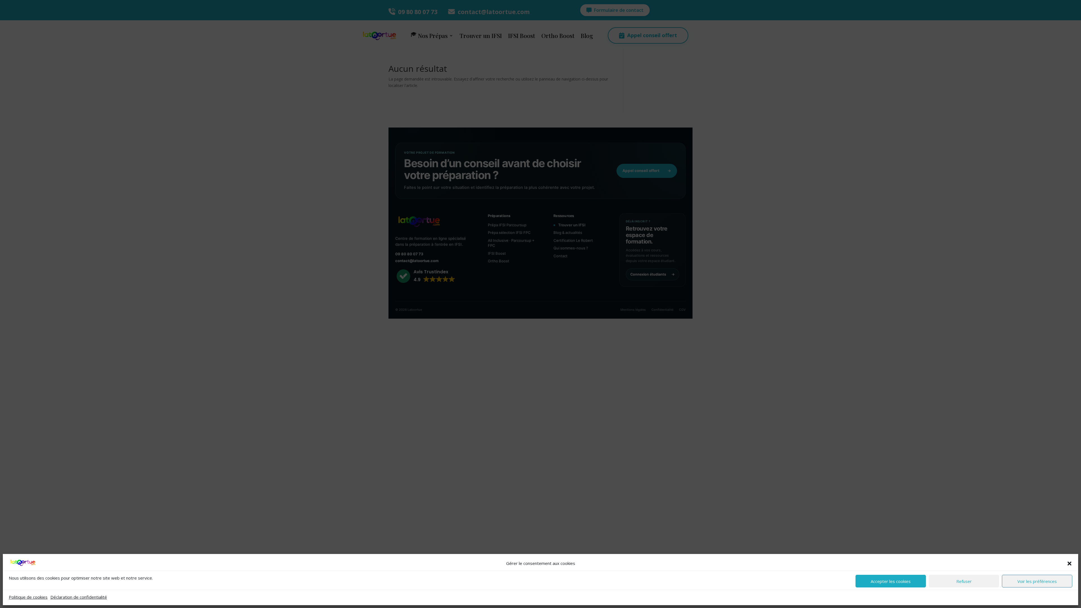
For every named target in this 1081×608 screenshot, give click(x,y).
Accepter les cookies (891, 581)
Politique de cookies (28, 597)
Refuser (964, 581)
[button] (1069, 563)
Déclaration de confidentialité (78, 597)
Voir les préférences (1037, 581)
